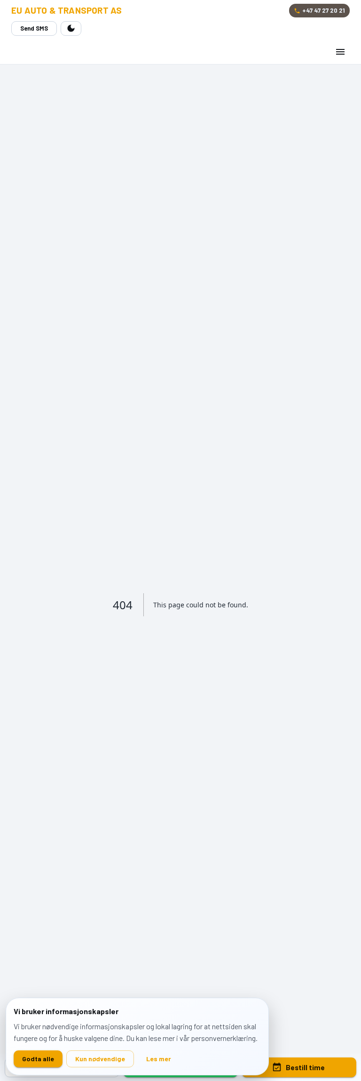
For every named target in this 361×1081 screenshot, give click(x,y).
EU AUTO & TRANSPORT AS (66, 11)
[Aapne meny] (340, 51)
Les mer (158, 1059)
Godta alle (38, 1059)
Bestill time (305, 1067)
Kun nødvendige (100, 1059)
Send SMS (34, 28)
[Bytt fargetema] (71, 28)
